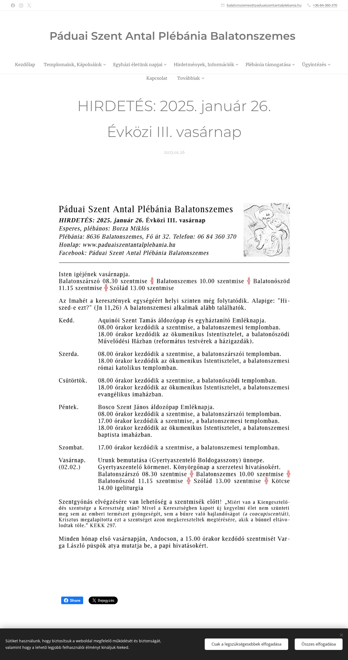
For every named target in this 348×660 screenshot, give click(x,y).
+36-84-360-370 (325, 5)
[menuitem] (27, 64)
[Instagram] (21, 5)
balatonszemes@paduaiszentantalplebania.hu (264, 5)
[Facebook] (13, 5)
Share (75, 600)
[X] (29, 5)
